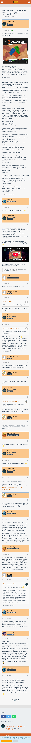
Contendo (6, 16)
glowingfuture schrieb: (11, 401)
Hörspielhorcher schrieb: (11, 328)
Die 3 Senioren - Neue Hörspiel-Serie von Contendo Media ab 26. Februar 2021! (16, 725)
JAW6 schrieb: (7, 301)
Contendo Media (10, 729)
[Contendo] (3, 727)
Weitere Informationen (6, 741)
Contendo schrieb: (9, 584)
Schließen (15, 741)
